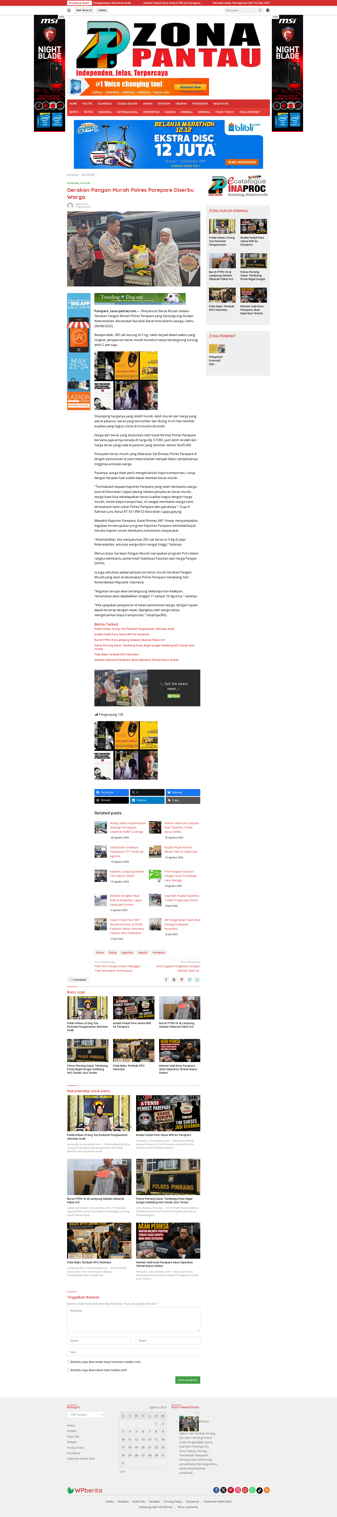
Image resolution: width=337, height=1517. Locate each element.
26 (136, 1455)
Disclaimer (73, 1453)
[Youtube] (245, 1490)
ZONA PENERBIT (249, 112)
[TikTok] (259, 1490)
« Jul (121, 1471)
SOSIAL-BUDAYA (127, 103)
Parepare (159, 952)
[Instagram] (238, 1490)
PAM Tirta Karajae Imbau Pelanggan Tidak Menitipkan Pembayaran (117, 966)
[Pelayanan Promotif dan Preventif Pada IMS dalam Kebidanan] (217, 348)
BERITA (73, 112)
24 (123, 1455)
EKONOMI (164, 103)
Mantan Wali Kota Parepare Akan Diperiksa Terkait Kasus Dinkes (136, 660)
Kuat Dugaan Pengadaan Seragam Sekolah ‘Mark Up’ (178, 966)
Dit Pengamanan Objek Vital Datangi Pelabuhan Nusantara (182, 924)
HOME (73, 103)
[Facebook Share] (166, 980)
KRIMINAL (187, 112)
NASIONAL (105, 112)
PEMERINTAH (151, 112)
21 (149, 1447)
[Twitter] (223, 1490)
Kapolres (127, 952)
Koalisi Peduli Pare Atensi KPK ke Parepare (117, 3)
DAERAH (170, 112)
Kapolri (143, 952)
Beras (100, 952)
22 (156, 1447)
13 (143, 1439)
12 (136, 1439)
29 (156, 1455)
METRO (88, 112)
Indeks (102, 10)
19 (136, 1447)
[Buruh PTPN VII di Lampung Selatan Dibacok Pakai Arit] (179, 1007)
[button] (260, 10)
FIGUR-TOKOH (225, 112)
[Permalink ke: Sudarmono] (70, 205)
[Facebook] (216, 1490)
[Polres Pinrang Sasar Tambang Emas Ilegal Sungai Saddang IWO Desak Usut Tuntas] (87, 1050)
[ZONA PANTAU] (168, 48)
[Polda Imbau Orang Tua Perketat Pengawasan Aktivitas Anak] (87, 1007)
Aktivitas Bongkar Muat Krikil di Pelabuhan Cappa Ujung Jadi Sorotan (126, 900)
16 (162, 1439)
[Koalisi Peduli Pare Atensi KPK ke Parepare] (133, 1007)
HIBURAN (181, 103)
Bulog (112, 952)
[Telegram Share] (189, 980)
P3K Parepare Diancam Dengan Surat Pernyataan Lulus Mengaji (180, 876)
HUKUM (147, 103)
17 (123, 1447)
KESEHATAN (220, 103)
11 (129, 1439)
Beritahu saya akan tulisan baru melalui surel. (98, 1370)
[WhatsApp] (252, 1490)
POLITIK (87, 103)
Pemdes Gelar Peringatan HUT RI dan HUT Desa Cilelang (196, 3)
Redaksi (72, 1431)
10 (123, 1439)
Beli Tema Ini (84, 10)
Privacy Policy (75, 1447)
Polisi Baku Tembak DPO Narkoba (116, 654)
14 (149, 1439)
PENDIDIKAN (200, 103)
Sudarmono (81, 204)
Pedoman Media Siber (81, 1458)
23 (162, 1447)
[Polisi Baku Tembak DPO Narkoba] (133, 1050)
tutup (61, 16)
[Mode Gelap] (268, 10)
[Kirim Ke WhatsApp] (197, 980)
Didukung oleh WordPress (156, 1507)
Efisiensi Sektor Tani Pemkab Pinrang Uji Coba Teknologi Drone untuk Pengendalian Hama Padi (197, 1433)
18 (129, 1447)
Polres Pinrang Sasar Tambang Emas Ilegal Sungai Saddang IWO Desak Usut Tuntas (144, 647)
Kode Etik (73, 1436)
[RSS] (267, 1490)
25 (129, 1455)
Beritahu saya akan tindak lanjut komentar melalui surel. (105, 1362)
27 (143, 1455)
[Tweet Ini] (174, 980)
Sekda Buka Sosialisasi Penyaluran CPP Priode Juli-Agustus (127, 851)
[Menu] (69, 10)
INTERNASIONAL (127, 112)
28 (149, 1455)
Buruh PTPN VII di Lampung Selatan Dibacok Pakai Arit (129, 640)
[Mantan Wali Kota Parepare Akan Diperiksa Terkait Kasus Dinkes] (179, 1050)
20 (143, 1447)
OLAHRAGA (105, 103)
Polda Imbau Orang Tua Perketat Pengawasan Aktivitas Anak (134, 629)
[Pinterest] (231, 1490)
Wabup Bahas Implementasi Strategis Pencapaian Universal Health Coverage (127, 827)
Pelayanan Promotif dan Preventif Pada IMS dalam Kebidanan (216, 360)
